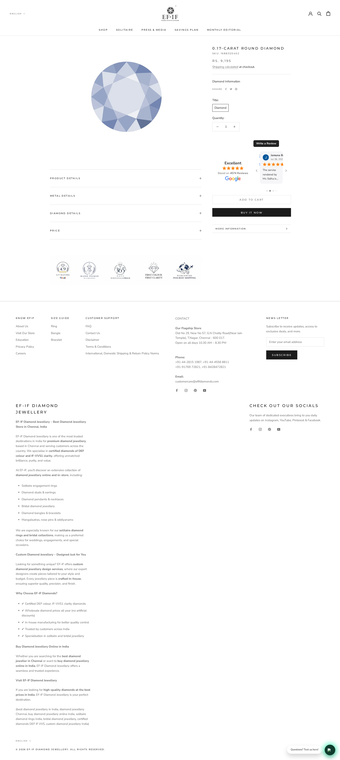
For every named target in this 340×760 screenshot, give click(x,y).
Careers (21, 353)
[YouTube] (204, 390)
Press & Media (153, 29)
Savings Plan (187, 29)
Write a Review (266, 143)
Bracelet (56, 340)
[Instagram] (186, 390)
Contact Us (93, 333)
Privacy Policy (25, 347)
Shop (103, 29)
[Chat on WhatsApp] (330, 750)
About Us (22, 326)
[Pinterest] (236, 89)
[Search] (319, 13)
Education (22, 340)
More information (230, 228)
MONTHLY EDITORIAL (224, 29)
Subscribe (282, 355)
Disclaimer (92, 340)
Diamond (220, 108)
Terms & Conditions (98, 347)
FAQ (88, 326)
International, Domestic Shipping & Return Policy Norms (122, 353)
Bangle (55, 333)
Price (55, 230)
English (16, 13)
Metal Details (62, 195)
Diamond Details (65, 213)
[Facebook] (226, 89)
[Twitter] (231, 89)
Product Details (65, 178)
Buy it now (252, 212)
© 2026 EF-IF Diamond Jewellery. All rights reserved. (60, 749)
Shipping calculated (225, 67)
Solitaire (124, 29)
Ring (54, 326)
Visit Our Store (25, 333)
